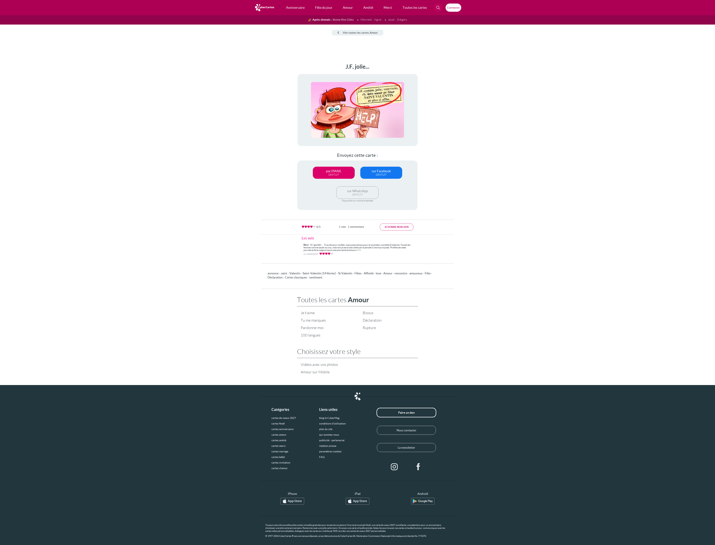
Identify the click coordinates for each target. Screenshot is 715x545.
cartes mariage (279, 451)
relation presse (327, 445)
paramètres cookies (330, 451)
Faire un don (406, 412)
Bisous (368, 313)
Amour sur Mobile (315, 372)
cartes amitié (278, 440)
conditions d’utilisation (332, 423)
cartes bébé (278, 457)
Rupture (369, 328)
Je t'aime (308, 313)
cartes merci (278, 445)
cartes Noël (278, 423)
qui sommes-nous (329, 434)
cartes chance (279, 468)
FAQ (322, 457)
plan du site (325, 429)
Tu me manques (313, 320)
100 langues (310, 335)
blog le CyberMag (329, 417)
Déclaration (372, 320)
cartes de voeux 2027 (283, 417)
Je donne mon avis (396, 227)
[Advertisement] (31, 119)
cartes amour (279, 434)
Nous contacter (406, 430)
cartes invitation (280, 462)
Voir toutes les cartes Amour (360, 32)
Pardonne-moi (312, 328)
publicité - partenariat (331, 440)
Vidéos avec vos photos (319, 365)
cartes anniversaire (282, 429)
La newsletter (406, 447)
